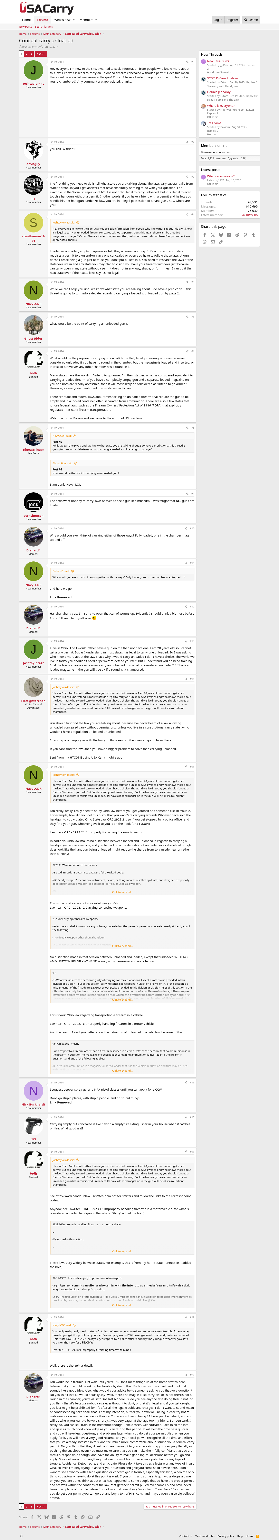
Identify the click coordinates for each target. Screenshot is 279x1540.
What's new (62, 20)
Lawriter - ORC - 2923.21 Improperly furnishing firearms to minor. (96, 832)
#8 (192, 427)
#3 (192, 176)
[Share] (187, 62)
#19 (192, 1317)
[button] (74, 20)
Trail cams (214, 123)
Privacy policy (226, 1536)
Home (26, 20)
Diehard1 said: (61, 571)
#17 (192, 1117)
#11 (192, 563)
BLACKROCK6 (248, 215)
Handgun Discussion (219, 72)
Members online (214, 145)
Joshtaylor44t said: (63, 222)
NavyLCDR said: (61, 436)
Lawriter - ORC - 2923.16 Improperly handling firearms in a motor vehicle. (102, 1023)
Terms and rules (204, 1536)
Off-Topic (212, 117)
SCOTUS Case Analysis (222, 78)
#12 (192, 606)
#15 (192, 767)
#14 (192, 679)
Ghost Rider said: (62, 463)
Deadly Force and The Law (223, 99)
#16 (192, 1082)
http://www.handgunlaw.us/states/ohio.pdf (86, 1196)
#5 (192, 282)
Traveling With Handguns (222, 86)
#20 (192, 1375)
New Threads (211, 54)
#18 (192, 1152)
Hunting (212, 134)
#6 (192, 316)
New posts (25, 26)
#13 (192, 641)
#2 (192, 142)
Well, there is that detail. (71, 1365)
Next (39, 53)
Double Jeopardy (219, 92)
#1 (192, 62)
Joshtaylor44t (30, 46)
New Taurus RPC (218, 61)
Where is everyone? (221, 105)
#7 (192, 351)
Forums (42, 20)
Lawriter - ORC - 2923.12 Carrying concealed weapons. (88, 907)
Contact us (185, 1536)
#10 (192, 528)
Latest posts (210, 169)
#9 (192, 494)
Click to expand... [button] (122, 892)
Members (86, 20)
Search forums (44, 26)
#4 (192, 214)
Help (240, 1536)
